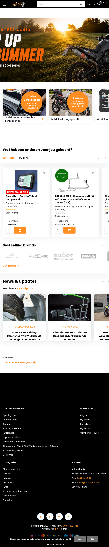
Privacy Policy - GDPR (13, 450)
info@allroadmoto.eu (89, 482)
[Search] (81, 4)
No (92, 539)
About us (7, 424)
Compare (13, 220)
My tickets (85, 424)
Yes (79, 539)
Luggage (7, 478)
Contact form (10, 419)
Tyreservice (8, 432)
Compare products (89, 432)
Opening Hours (10, 415)
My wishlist (85, 428)
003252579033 (83, 478)
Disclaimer (8, 454)
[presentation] (99, 158)
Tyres (5, 486)
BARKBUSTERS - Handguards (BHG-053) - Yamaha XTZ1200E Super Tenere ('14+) (75, 199)
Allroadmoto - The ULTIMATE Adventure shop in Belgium (30, 446)
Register (84, 415)
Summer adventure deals (15, 491)
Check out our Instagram (18, 362)
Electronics (8, 482)
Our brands (9, 265)
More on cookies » (55, 544)
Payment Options (11, 437)
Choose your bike (11, 469)
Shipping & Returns (12, 428)
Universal (7, 473)
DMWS (64, 525)
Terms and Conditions (14, 441)
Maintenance (9, 495)
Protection (8, 500)
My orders (85, 419)
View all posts (25, 288)
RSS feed (74, 525)
